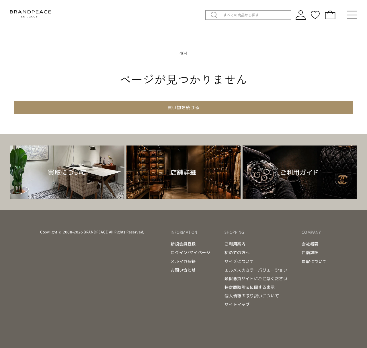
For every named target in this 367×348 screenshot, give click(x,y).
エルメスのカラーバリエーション (256, 270)
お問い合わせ (183, 270)
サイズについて (239, 261)
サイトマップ (237, 304)
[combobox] (255, 15)
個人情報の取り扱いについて (252, 295)
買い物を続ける (183, 107)
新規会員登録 (183, 244)
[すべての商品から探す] (214, 15)
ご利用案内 (235, 244)
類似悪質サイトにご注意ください (256, 278)
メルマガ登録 (183, 261)
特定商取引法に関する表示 (250, 287)
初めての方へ (237, 252)
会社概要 (310, 244)
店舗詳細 (310, 252)
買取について (314, 261)
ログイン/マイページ (190, 252)
